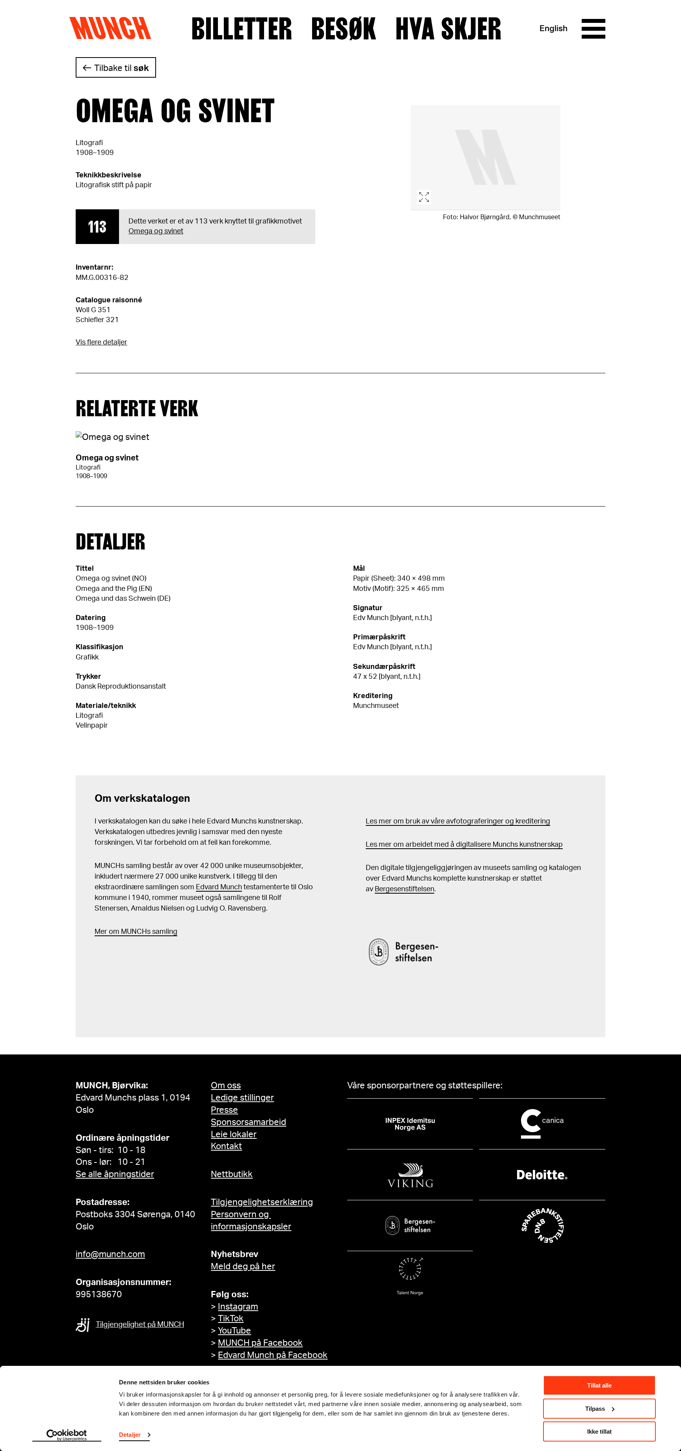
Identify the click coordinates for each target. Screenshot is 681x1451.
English (554, 28)
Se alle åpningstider (115, 1174)
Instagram (238, 1306)
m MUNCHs (132, 931)
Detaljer (130, 1434)
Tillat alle (599, 1385)
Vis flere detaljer (101, 342)
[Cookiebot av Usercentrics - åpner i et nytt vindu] (66, 1436)
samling (164, 931)
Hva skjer (448, 28)
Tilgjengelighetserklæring (262, 1202)
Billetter (241, 28)
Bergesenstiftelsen (404, 889)
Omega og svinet (155, 231)
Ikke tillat (599, 1431)
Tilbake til (121, 68)
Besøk (343, 28)
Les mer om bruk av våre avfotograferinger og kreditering (458, 821)
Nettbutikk (232, 1174)
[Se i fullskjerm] (485, 157)
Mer (101, 931)
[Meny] (593, 29)
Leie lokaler (234, 1134)
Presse (224, 1110)
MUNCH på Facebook (260, 1343)
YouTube (234, 1330)
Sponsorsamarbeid (248, 1122)
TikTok (231, 1318)
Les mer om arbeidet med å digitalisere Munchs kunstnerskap (464, 844)
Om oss (226, 1085)
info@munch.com (110, 1254)
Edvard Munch (219, 887)
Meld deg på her (243, 1266)
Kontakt (226, 1146)
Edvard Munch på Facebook (272, 1355)
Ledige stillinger (242, 1097)
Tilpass (595, 1408)
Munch (114, 28)
